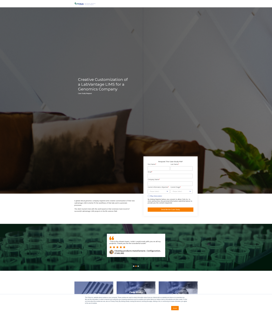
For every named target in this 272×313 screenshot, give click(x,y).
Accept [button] (175, 308)
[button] (133, 266)
